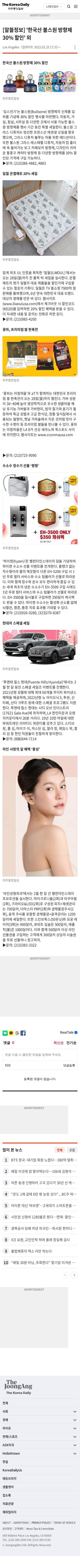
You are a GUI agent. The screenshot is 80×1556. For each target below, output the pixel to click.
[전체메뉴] (75, 6)
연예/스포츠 (10, 1436)
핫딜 (5, 1461)
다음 (74, 1275)
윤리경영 (7, 1529)
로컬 (72, 1150)
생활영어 (8, 1487)
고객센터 (18, 1529)
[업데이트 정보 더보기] (41, 47)
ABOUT (7, 1523)
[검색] (68, 6)
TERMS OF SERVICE (65, 1523)
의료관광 (8, 1503)
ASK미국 (8, 1445)
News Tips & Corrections (40, 1529)
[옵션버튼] (74, 47)
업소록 (7, 1495)
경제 (5, 1419)
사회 (5, 1411)
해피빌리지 (9, 1512)
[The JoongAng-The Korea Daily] (18, 1387)
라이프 (7, 1428)
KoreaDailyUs (12, 1470)
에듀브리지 (9, 1478)
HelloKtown (11, 1453)
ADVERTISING (21, 1523)
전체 (60, 1150)
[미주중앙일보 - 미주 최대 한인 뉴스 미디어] (15, 6)
